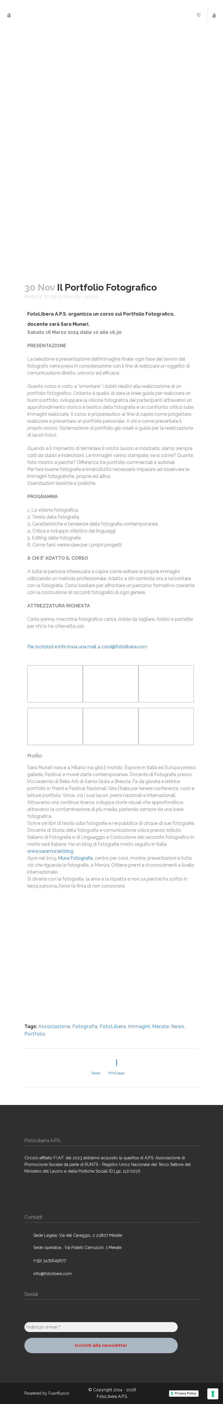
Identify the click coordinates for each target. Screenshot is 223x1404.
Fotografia (85, 1026)
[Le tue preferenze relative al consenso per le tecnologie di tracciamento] (212, 1393)
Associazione (54, 1026)
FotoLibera (113, 1026)
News (69, 296)
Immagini (139, 1026)
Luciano (90, 296)
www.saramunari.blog (50, 851)
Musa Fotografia (75, 858)
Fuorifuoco (58, 1393)
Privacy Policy (185, 1393)
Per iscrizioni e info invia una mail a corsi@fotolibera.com (87, 646)
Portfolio (35, 1034)
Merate (160, 1026)
